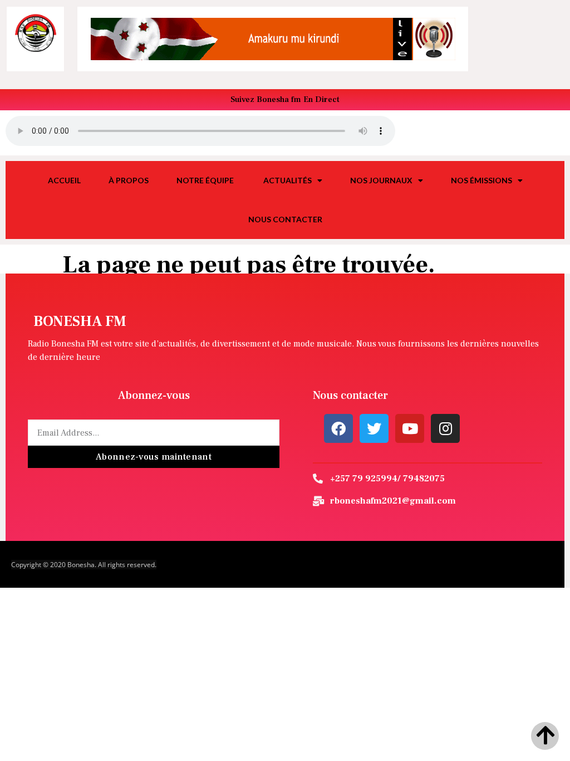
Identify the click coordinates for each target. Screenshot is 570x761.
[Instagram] (445, 428)
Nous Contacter (285, 219)
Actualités (287, 180)
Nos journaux (381, 180)
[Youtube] (409, 428)
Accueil (64, 180)
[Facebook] (338, 428)
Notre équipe (205, 180)
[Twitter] (374, 428)
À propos (129, 180)
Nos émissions (481, 180)
